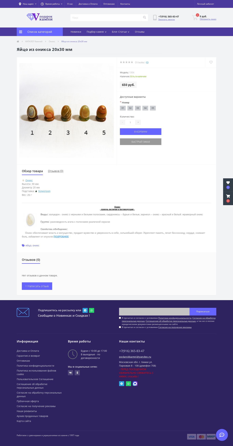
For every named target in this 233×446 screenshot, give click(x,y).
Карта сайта (24, 421)
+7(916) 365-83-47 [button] (131, 351)
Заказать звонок (166, 19)
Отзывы (140, 31)
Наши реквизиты (27, 411)
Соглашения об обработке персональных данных (171, 321)
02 (130, 108)
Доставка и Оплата (88, 3)
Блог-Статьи (119, 31)
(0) (147, 62)
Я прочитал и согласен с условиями (157, 327)
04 (145, 108)
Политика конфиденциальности (35, 365)
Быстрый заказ (141, 141)
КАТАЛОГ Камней (33, 41)
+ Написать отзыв (37, 286)
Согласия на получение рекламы (175, 327)
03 (138, 108)
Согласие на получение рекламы (36, 406)
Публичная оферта (28, 401)
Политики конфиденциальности (174, 318)
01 (123, 108)
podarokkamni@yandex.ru (135, 356)
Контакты (125, 3)
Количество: (127, 116)
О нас (70, 3)
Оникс (52, 41)
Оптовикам (109, 3)
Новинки (76, 31)
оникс (36, 245)
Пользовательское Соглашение (35, 379)
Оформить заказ (208, 19)
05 (153, 108)
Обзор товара (32, 171)
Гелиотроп (44, 191)
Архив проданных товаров (32, 416)
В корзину (140, 131)
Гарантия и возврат (28, 355)
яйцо (28, 245)
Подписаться (202, 311)
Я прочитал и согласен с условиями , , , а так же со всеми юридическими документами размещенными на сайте (169, 321)
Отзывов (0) (55, 171)
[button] (51, 4)
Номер (124, 102)
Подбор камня (95, 31)
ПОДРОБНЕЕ (61, 236)
